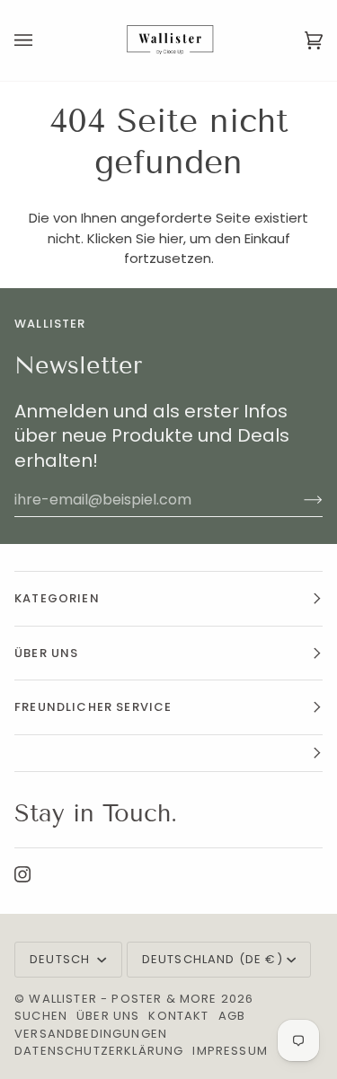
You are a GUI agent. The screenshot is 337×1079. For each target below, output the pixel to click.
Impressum (230, 1050)
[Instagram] (22, 874)
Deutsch (61, 959)
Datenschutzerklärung (98, 1050)
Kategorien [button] (57, 598)
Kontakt (178, 1015)
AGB (232, 1015)
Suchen (40, 1015)
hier (171, 238)
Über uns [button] (46, 653)
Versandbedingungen (90, 1033)
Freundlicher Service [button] (93, 706)
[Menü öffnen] (41, 40)
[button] (168, 753)
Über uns (107, 1015)
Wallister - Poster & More (123, 998)
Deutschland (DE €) (212, 959)
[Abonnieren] (299, 500)
